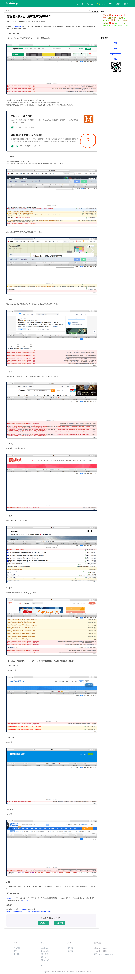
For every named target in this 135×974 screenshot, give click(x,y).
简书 (115, 43)
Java (42, 963)
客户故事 (111, 25)
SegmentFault (115, 53)
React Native (45, 951)
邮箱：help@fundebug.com (103, 954)
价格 (87, 4)
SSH (120, 23)
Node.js (125, 20)
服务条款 (17, 954)
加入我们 (70, 951)
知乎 (115, 48)
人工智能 (125, 25)
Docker (105, 23)
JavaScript (95, 11)
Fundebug (17, 26)
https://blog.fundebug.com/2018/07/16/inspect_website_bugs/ (28, 911)
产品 (81, 4)
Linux (116, 23)
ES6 (123, 23)
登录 (118, 3)
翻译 (111, 23)
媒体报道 (105, 25)
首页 (76, 4)
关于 (104, 4)
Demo (110, 4)
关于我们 (70, 948)
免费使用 (59, 923)
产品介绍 (17, 948)
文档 (92, 4)
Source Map (106, 20)
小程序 (119, 20)
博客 (98, 4)
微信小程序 (113, 18)
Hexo (115, 25)
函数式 (120, 25)
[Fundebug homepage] (12, 3)
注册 (126, 3)
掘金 (115, 59)
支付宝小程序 (45, 960)
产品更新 (106, 15)
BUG (121, 18)
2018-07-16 (10, 10)
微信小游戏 (44, 957)
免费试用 (25, 900)
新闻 (113, 20)
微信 (125, 18)
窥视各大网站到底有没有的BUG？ (28, 16)
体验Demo (43, 923)
